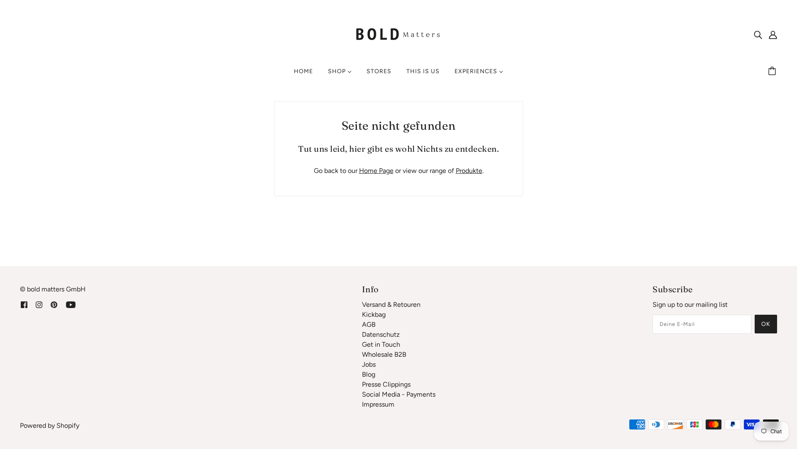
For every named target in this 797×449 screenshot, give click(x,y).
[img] (758, 34)
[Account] (772, 34)
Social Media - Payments (398, 394)
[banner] (398, 34)
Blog (368, 374)
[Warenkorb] (773, 71)
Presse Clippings (386, 384)
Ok (765, 324)
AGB (369, 324)
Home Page (376, 171)
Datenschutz (381, 334)
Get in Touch (381, 344)
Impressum (378, 404)
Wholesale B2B (384, 354)
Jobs (369, 364)
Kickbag (374, 314)
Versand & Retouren (391, 304)
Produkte (469, 171)
